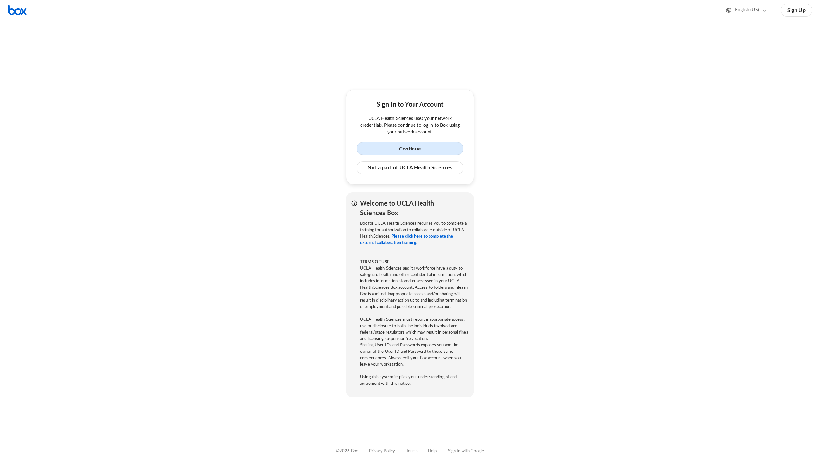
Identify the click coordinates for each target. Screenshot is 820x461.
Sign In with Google (466, 451)
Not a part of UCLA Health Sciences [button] (409, 167)
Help (432, 451)
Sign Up (796, 10)
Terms (412, 451)
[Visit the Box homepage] (17, 10)
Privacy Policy (382, 451)
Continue (410, 148)
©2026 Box (347, 451)
